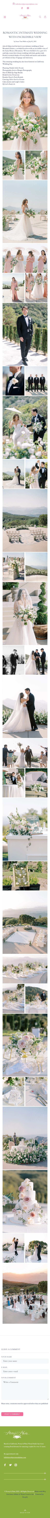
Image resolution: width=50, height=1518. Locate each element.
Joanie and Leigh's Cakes (15, 82)
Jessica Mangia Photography (22, 70)
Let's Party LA (10, 84)
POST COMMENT (12, 1414)
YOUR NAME (6, 1357)
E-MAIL (4, 1367)
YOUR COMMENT (8, 1378)
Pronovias (15, 75)
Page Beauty (18, 72)
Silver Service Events (16, 79)
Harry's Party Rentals (15, 77)
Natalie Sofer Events (16, 68)
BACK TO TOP (25, 1513)
